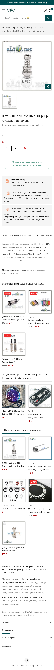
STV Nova (31, 247)
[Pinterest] (25, 148)
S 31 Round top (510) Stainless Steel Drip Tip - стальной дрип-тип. (13, 466)
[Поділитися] (6, 148)
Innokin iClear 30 (35, 250)
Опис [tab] (4, 235)
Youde (31, 411)
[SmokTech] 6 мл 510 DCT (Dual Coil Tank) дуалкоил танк (14, 319)
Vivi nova (11, 247)
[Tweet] (16, 148)
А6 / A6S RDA (33, 254)
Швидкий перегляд (21, 301)
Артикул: (6, 135)
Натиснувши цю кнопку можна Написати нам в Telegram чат (27, 164)
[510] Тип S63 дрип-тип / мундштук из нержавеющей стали (13, 550)
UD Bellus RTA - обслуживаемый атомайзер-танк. (35, 417)
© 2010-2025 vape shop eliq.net (27, 665)
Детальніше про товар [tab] (21, 235)
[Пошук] (48, 18)
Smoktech (33, 317)
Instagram (27, 660)
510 (35, 244)
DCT (47, 244)
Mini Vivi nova (21, 247)
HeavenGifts (34, 505)
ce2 (43, 244)
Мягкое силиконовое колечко (15, 270)
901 (39, 244)
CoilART (32, 463)
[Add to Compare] (21, 295)
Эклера (4, 247)
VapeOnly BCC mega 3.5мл (17, 250)
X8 (16, 254)
